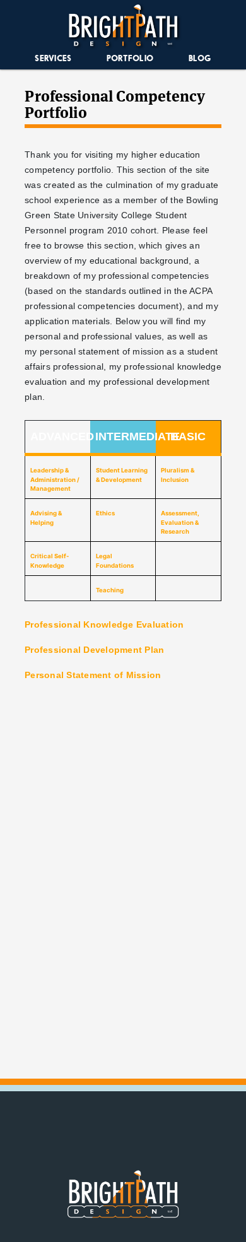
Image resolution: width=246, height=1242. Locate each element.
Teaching (110, 590)
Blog (200, 58)
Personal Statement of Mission (93, 675)
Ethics (105, 513)
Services (53, 58)
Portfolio (130, 58)
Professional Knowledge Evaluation (104, 624)
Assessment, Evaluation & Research (180, 522)
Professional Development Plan (94, 650)
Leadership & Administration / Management (54, 479)
